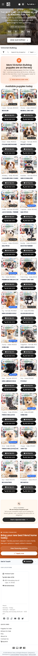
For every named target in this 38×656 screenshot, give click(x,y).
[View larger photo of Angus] (34, 429)
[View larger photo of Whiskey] (16, 158)
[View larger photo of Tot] (34, 293)
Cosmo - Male (10, 243)
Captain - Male (29, 209)
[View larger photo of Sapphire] (34, 327)
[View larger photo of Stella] (16, 192)
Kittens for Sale (6, 631)
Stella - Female (10, 209)
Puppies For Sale (6, 628)
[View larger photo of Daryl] (16, 124)
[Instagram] (7, 618)
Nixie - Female (9, 378)
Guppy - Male (9, 412)
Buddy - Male (28, 243)
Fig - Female (9, 311)
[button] (8, 91)
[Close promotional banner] (34, 11)
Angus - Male (28, 446)
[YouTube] (15, 618)
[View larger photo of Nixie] (16, 361)
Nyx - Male (8, 480)
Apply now (20, 553)
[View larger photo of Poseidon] (34, 462)
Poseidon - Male (29, 480)
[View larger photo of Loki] (34, 395)
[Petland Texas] (8, 4)
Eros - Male (8, 446)
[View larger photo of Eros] (16, 429)
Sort (31, 52)
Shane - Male (28, 108)
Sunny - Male (9, 344)
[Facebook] (4, 618)
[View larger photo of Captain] (34, 192)
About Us (4, 636)
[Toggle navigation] (3, 4)
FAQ (2, 634)
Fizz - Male (9, 277)
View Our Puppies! (18, 40)
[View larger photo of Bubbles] (34, 158)
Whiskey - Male (10, 175)
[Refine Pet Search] (3, 52)
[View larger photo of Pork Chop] (34, 260)
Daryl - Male (9, 142)
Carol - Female (10, 108)
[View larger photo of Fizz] (16, 260)
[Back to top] (35, 561)
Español (5, 641)
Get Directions (9, 586)
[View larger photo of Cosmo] (16, 226)
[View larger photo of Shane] (34, 91)
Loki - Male (27, 412)
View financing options (19, 548)
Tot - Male (27, 311)
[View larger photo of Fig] (16, 293)
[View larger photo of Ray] (34, 361)
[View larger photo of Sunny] (16, 327)
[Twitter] (22, 618)
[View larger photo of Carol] (16, 91)
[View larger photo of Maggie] (34, 124)
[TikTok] (11, 618)
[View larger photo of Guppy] (16, 395)
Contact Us (4, 639)
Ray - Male (27, 378)
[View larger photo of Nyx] (16, 462)
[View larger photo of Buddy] (34, 226)
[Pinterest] (18, 618)
